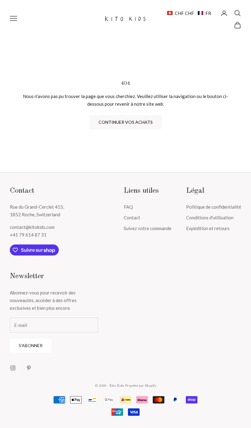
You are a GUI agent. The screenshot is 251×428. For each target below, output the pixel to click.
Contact (132, 217)
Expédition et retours (208, 228)
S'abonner (31, 345)
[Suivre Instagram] (13, 368)
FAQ (128, 207)
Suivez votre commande (147, 228)
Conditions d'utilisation (210, 217)
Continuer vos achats (126, 122)
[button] (189, 13)
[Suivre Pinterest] (29, 368)
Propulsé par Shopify (140, 386)
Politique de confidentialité (213, 207)
